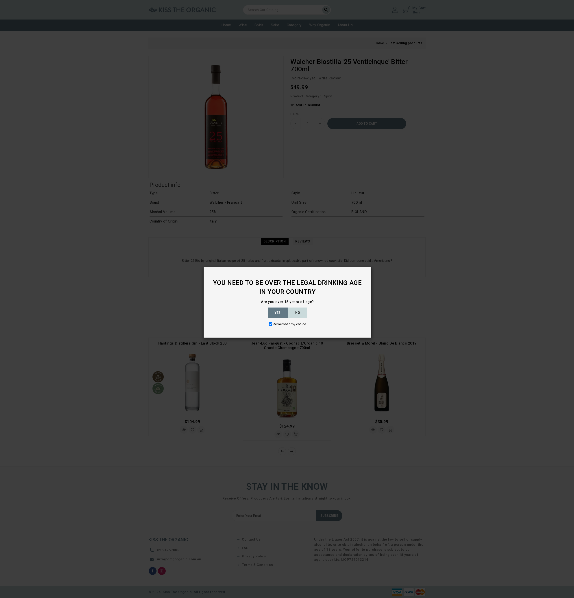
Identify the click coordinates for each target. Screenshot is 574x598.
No (297, 312)
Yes (278, 312)
